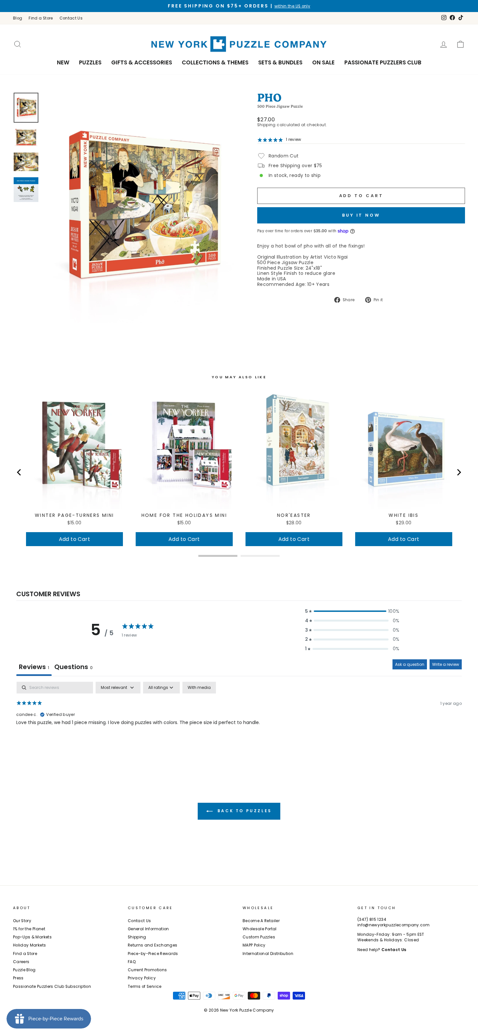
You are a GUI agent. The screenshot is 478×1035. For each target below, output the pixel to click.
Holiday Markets (29, 945)
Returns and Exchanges (152, 945)
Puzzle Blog (24, 970)
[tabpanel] (239, 723)
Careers (21, 961)
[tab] (73, 667)
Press (18, 978)
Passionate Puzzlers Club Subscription (52, 986)
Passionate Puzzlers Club (382, 62)
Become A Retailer (261, 920)
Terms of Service (145, 986)
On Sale (323, 62)
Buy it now (361, 215)
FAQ (132, 961)
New (63, 62)
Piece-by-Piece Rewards (153, 953)
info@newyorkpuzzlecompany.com (393, 925)
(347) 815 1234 (371, 919)
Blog (17, 18)
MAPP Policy (254, 945)
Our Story (22, 920)
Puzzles (90, 62)
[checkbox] (199, 687)
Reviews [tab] (34, 666)
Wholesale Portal (260, 929)
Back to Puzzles (243, 810)
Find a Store (41, 18)
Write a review (445, 664)
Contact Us (71, 18)
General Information (148, 929)
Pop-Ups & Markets (32, 937)
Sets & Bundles (280, 62)
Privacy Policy (142, 978)
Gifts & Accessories (141, 62)
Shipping (266, 125)
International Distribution (268, 953)
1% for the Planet (29, 929)
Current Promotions (147, 970)
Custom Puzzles (259, 937)
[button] (352, 611)
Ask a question (409, 664)
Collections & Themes (215, 62)
